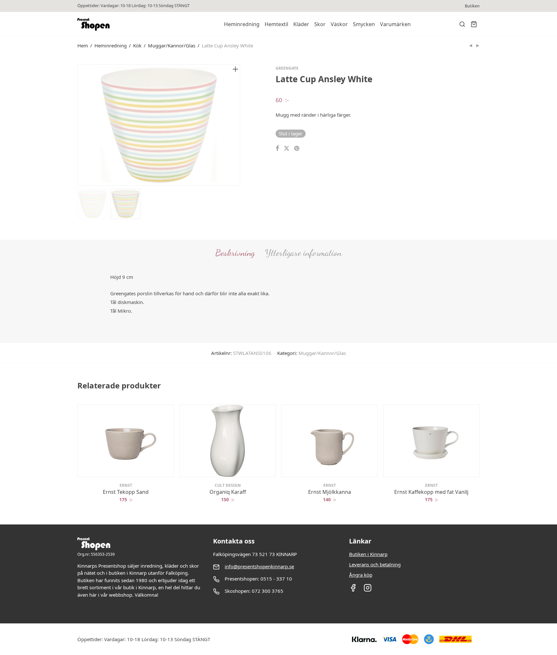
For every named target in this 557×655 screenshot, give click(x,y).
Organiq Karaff (228, 491)
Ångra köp (360, 575)
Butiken (472, 6)
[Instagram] (368, 590)
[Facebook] (353, 590)
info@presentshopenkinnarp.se (259, 566)
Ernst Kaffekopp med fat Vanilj (431, 491)
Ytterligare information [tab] (303, 252)
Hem (82, 45)
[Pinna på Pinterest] (297, 148)
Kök (137, 45)
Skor (320, 24)
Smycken (364, 24)
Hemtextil (276, 24)
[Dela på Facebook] (277, 148)
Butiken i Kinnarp (368, 554)
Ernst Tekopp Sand (126, 491)
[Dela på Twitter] (286, 148)
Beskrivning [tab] (235, 252)
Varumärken (395, 24)
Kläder (301, 24)
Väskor (339, 24)
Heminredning (241, 24)
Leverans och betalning (375, 564)
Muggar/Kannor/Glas (171, 45)
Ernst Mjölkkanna (329, 491)
